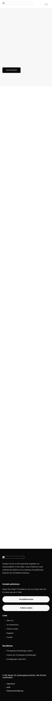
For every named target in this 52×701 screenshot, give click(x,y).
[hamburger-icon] (46, 4)
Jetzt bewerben (11, 70)
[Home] (17, 4)
